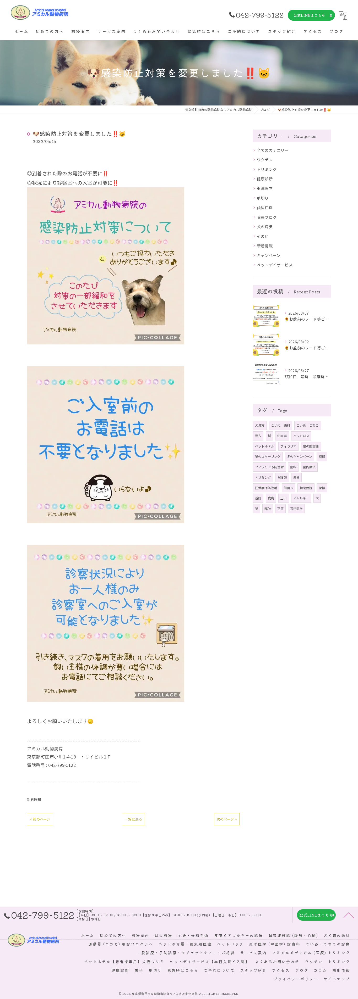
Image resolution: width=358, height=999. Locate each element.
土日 (283, 498)
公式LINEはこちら (309, 15)
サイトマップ (336, 978)
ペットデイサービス (275, 264)
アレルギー (301, 498)
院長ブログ (267, 217)
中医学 (282, 435)
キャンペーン (268, 255)
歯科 (293, 467)
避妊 (258, 498)
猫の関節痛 (311, 446)
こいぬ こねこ (307, 425)
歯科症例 (265, 207)
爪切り (263, 198)
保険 (322, 487)
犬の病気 (265, 226)
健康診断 (265, 178)
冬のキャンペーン (299, 456)
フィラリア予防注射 (269, 467)
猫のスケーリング (268, 456)
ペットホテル (264, 446)
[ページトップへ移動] (349, 915)
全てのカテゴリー (273, 150)
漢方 (258, 435)
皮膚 (271, 498)
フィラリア (288, 446)
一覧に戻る (133, 819)
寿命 (296, 477)
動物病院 (306, 487)
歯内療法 (309, 467)
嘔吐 (267, 508)
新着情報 (34, 799)
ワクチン (265, 159)
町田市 (289, 487)
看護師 (282, 477)
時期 (322, 456)
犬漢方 (260, 425)
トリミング (267, 169)
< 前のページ (40, 819)
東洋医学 (265, 188)
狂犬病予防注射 (266, 487)
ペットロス (301, 435)
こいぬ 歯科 (280, 425)
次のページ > (227, 819)
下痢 (280, 508)
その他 (263, 236)
